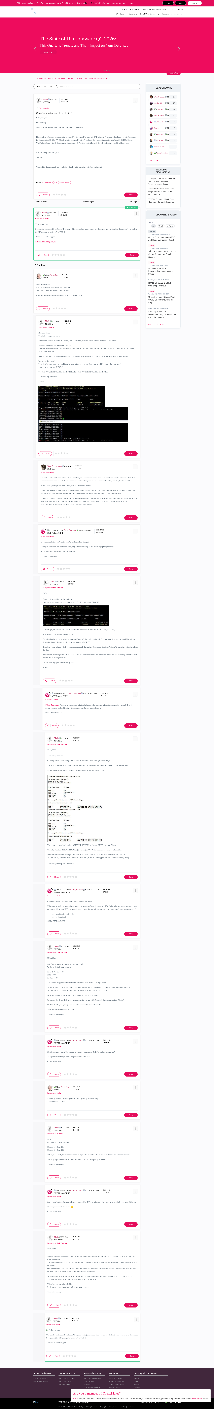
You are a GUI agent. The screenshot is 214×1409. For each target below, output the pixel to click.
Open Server (65, 182)
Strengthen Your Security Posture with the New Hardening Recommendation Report (161, 181)
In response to (42, 219)
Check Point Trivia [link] (65, 1381)
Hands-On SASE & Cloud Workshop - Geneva (159, 284)
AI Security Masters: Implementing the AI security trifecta (161, 271)
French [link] (136, 1381)
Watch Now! (48, 52)
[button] (168, 3)
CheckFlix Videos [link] (64, 1384)
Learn (132, 14)
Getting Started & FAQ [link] (40, 1378)
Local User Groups (148, 14)
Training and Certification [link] (92, 1387)
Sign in (75, 1399)
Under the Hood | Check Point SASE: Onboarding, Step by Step (161, 300)
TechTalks (87, 1384)
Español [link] (136, 1378)
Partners (165, 14)
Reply (131, 195)
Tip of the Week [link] (89, 1381)
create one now (196, 1399)
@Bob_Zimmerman (52, 705)
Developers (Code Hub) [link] (116, 1381)
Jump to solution (44, 108)
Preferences (194, 3)
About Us (122, 1407)
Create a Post (173, 73)
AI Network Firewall (74, 78)
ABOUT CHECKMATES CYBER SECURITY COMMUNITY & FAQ (148, 9)
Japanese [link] (136, 1384)
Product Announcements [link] (116, 1384)
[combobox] (97, 86)
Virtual (151, 245)
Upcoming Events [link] (114, 1387)
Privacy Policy (90, 3)
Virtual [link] (160, 226)
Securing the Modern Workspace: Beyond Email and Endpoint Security (162, 314)
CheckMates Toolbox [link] (115, 1378)
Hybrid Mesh (60, 78)
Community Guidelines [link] (40, 1381)
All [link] (153, 226)
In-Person (152, 231)
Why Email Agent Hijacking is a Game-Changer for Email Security (162, 254)
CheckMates (40, 78)
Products (120, 14)
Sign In (180, 9)
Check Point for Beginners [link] (67, 1378)
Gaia (56, 182)
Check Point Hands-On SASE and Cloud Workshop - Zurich (161, 238)
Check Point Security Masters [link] (93, 1378)
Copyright (103, 1407)
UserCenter (131, 1407)
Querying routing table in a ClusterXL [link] (97, 78)
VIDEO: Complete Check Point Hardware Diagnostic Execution (161, 200)
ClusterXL (47, 182)
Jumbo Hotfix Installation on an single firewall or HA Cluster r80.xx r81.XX (161, 192)
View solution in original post (45, 242)
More (177, 14)
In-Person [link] (170, 226)
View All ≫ (153, 160)
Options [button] (137, 78)
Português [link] (137, 1387)
